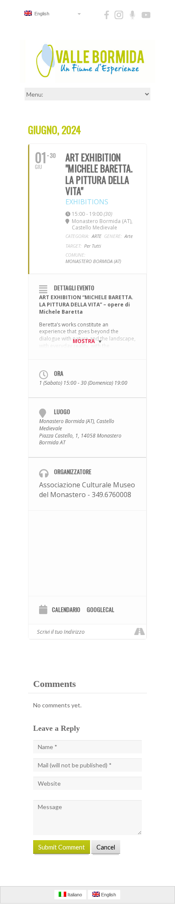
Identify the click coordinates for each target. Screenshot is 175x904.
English (40, 13)
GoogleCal (100, 609)
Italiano (74, 894)
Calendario (66, 609)
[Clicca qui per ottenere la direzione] (139, 631)
